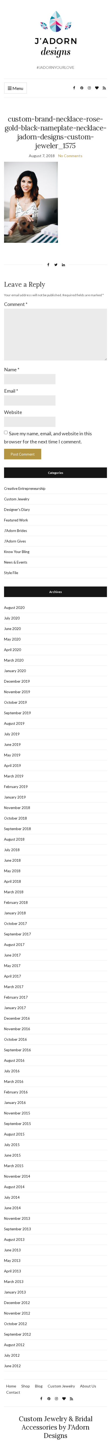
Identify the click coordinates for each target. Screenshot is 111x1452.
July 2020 (12, 618)
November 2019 (17, 692)
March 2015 (13, 1166)
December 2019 (17, 681)
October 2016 (15, 1039)
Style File (11, 573)
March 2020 (13, 660)
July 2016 (12, 1071)
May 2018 (12, 871)
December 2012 (17, 1303)
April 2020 (12, 650)
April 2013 (12, 1271)
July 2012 (12, 1355)
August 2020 (14, 607)
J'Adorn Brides (15, 530)
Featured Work (16, 520)
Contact (13, 1392)
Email (11, 391)
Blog (39, 1386)
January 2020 (15, 671)
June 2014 (12, 1208)
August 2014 (14, 1187)
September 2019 (17, 713)
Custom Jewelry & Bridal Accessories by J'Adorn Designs (55, 1427)
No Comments (70, 155)
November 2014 (17, 1176)
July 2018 (12, 850)
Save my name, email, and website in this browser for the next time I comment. (48, 437)
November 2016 (17, 1029)
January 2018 (15, 913)
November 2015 (17, 1113)
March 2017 (13, 987)
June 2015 (12, 1155)
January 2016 (15, 1102)
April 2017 (12, 976)
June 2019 (12, 744)
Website (13, 412)
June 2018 (12, 860)
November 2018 (17, 808)
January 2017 (15, 1008)
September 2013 (17, 1229)
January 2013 (15, 1292)
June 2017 (12, 955)
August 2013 (14, 1239)
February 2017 (16, 997)
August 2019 (14, 723)
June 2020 (12, 628)
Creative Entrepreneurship (25, 488)
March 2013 (13, 1281)
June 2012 (12, 1366)
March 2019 (13, 776)
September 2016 (17, 1050)
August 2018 (14, 839)
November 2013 (17, 1218)
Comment (15, 304)
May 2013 (12, 1260)
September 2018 (17, 829)
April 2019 (12, 765)
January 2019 (15, 797)
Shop (25, 1386)
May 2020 (12, 639)
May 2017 (12, 965)
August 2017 (14, 944)
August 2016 (14, 1060)
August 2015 (14, 1134)
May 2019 (12, 755)
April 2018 (12, 881)
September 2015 (17, 1123)
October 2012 (15, 1324)
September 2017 (17, 934)
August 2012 (14, 1345)
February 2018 (16, 902)
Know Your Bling (16, 552)
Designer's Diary (17, 509)
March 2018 (13, 892)
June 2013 (12, 1250)
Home (11, 1386)
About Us (88, 1386)
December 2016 (17, 1018)
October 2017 (15, 923)
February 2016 (16, 1092)
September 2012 (17, 1334)
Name (11, 369)
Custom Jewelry (16, 499)
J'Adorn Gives (15, 541)
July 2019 (12, 734)
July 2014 (12, 1197)
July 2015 (12, 1145)
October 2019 (15, 702)
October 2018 (15, 818)
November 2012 (17, 1313)
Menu (17, 88)
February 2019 (16, 786)
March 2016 (13, 1081)
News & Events (15, 562)
